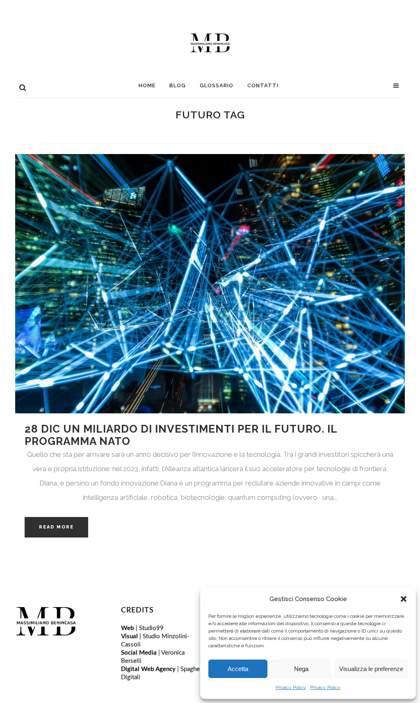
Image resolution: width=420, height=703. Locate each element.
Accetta (238, 668)
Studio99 (151, 628)
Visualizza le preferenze (371, 668)
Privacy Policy (291, 687)
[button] (403, 599)
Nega (301, 668)
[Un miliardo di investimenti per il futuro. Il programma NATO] (210, 283)
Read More (56, 527)
